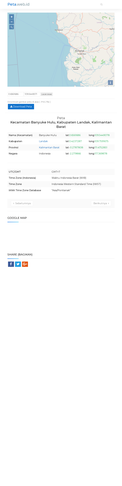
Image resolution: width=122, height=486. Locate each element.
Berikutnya (100, 203)
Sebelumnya (22, 203)
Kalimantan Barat (49, 147)
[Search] (101, 4)
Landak (43, 141)
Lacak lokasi (47, 94)
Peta (18, 4)
